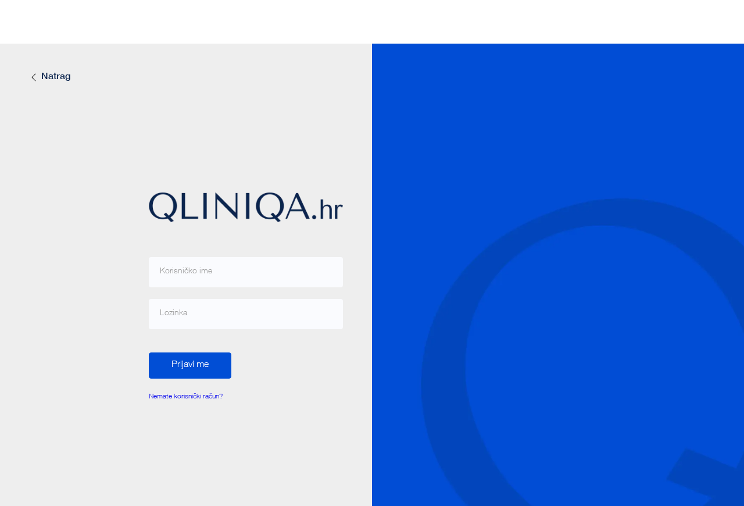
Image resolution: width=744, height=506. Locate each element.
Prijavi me (190, 365)
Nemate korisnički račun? (186, 396)
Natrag (55, 77)
